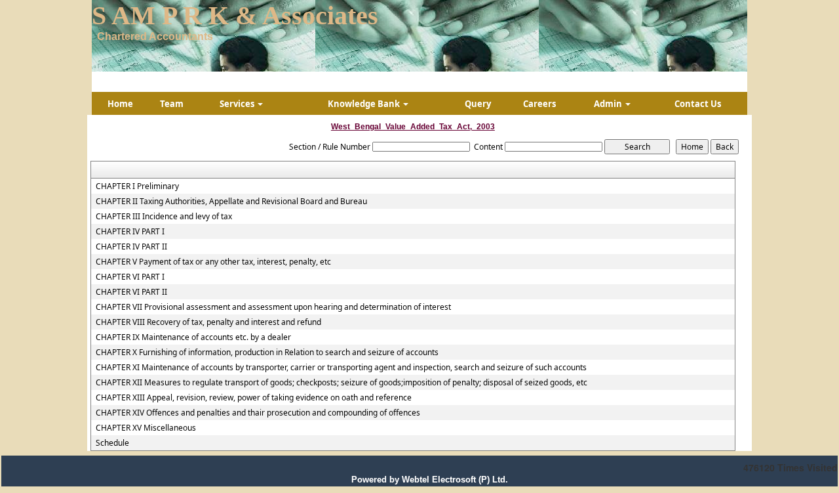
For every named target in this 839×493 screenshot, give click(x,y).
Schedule (112, 443)
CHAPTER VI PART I (130, 277)
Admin (609, 104)
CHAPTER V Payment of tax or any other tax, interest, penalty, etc (213, 262)
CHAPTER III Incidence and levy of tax (164, 216)
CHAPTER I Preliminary (137, 186)
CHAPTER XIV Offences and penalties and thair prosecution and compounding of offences (258, 413)
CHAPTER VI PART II (131, 292)
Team (172, 104)
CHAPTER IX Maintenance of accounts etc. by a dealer (193, 337)
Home (120, 104)
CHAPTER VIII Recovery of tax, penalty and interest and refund (208, 322)
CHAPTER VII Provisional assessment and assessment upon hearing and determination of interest (273, 307)
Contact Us (697, 104)
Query (478, 104)
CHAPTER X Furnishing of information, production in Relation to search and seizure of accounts (267, 352)
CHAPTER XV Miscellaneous (146, 428)
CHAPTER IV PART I (130, 231)
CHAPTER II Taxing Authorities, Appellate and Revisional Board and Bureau (231, 201)
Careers (539, 104)
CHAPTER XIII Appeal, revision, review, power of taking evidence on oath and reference (254, 398)
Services (238, 104)
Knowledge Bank (365, 104)
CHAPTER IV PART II (131, 247)
